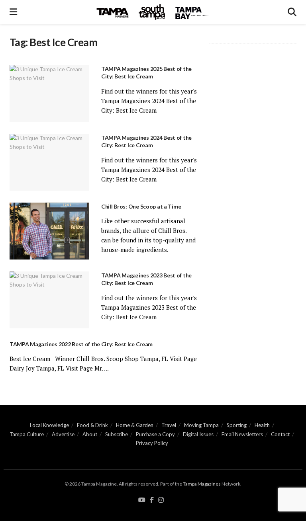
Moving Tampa (201, 425)
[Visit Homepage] (152, 12)
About (89, 434)
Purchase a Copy (155, 434)
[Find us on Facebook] (152, 500)
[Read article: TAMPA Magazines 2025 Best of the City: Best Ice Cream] (49, 93)
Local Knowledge (49, 425)
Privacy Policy (152, 443)
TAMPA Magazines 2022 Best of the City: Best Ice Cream (81, 344)
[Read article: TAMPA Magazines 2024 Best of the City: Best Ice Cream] (49, 162)
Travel (168, 425)
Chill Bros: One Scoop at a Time (141, 206)
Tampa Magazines (202, 484)
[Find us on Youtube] (141, 500)
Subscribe (116, 434)
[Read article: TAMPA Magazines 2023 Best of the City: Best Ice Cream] (49, 299)
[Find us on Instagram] (161, 500)
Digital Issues (198, 434)
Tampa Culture (27, 434)
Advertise (63, 434)
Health (262, 425)
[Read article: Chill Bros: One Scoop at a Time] (49, 231)
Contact (280, 434)
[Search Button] (292, 12)
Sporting (237, 425)
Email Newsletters (242, 434)
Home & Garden (134, 425)
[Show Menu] (13, 12)
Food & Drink (92, 425)
